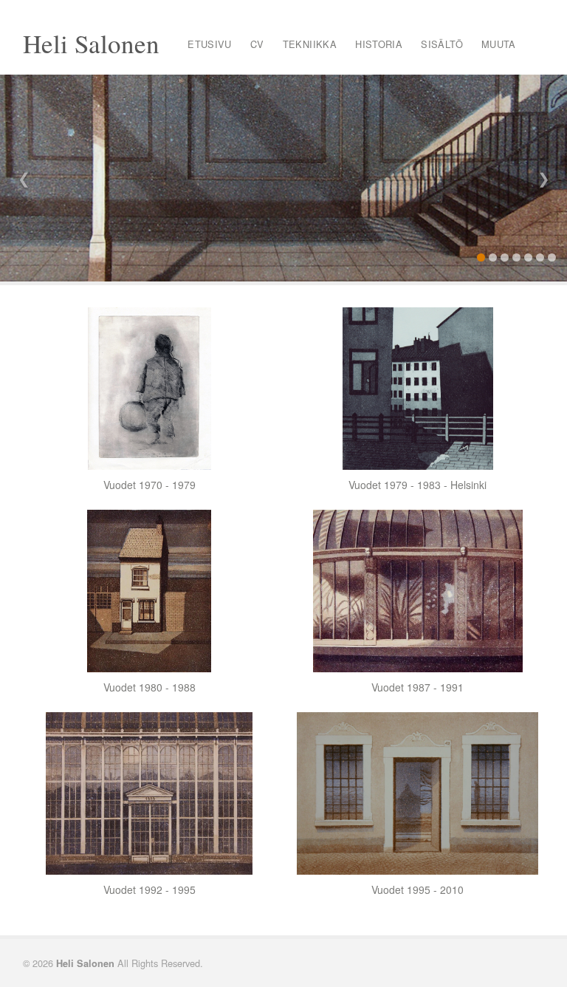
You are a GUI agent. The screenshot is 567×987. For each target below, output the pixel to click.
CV (257, 44)
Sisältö (442, 44)
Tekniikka (310, 44)
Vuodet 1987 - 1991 (417, 687)
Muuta (498, 44)
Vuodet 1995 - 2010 (417, 889)
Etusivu (210, 44)
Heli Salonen (91, 43)
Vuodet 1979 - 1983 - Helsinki (417, 484)
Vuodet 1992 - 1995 (149, 889)
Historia (378, 44)
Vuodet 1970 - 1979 (149, 484)
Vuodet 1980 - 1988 (149, 687)
